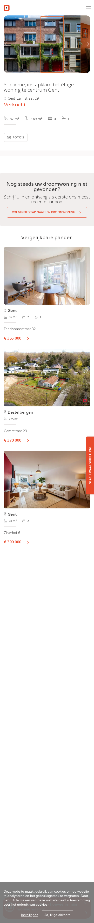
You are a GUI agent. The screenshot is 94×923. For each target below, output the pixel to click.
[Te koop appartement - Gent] (47, 276)
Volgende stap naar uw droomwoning (43, 212)
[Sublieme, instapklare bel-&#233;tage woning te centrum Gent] (42, 44)
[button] (6, 44)
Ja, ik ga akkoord (58, 915)
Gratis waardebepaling (90, 465)
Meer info (30, 338)
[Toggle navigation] (88, 8)
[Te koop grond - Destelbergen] (47, 377)
